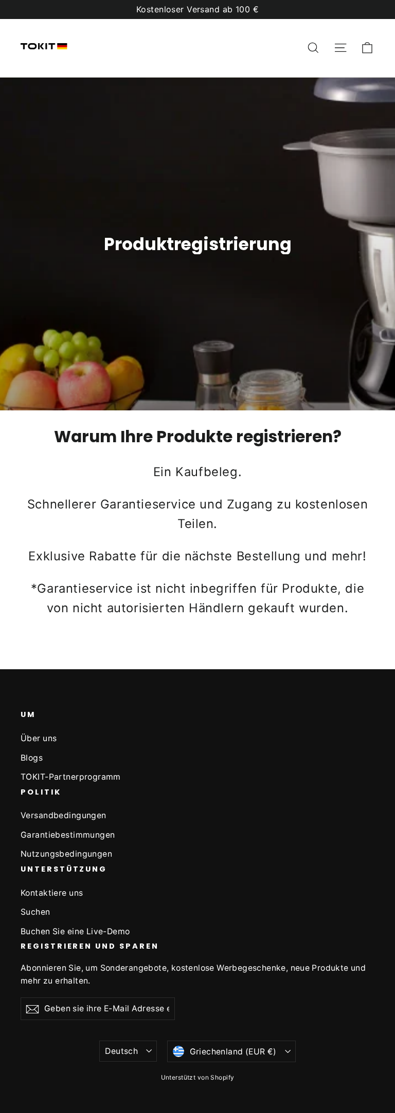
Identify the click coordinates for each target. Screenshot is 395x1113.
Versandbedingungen (63, 815)
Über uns (39, 738)
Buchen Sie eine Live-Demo (75, 931)
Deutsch (121, 1051)
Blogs (32, 758)
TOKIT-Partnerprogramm (71, 777)
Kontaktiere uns (52, 893)
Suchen (35, 912)
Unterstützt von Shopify (198, 1077)
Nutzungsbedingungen (66, 854)
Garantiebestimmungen (68, 835)
